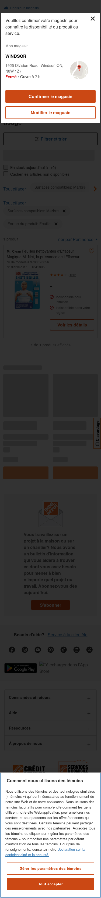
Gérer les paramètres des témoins (51, 868)
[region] (50, 835)
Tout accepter (50, 883)
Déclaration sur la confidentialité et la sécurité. (45, 852)
